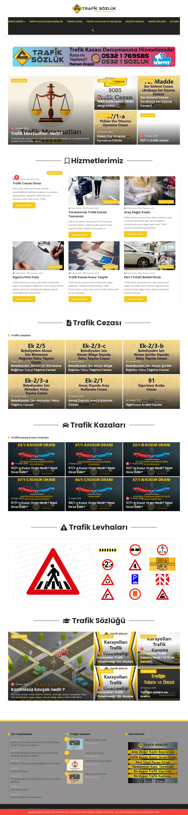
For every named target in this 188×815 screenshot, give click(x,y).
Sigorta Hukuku (135, 21)
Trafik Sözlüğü (157, 21)
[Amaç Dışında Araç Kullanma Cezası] (94, 392)
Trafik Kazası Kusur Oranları (46, 21)
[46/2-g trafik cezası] (75, 778)
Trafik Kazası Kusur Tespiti (88, 277)
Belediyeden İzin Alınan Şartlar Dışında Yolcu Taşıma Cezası (149, 368)
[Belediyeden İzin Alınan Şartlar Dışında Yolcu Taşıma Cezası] (151, 357)
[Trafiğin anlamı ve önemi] (158, 683)
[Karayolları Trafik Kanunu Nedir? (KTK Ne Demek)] (158, 649)
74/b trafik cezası (94, 753)
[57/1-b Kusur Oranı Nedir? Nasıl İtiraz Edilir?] (151, 494)
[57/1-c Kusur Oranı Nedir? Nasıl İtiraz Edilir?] (36, 494)
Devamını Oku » (24, 205)
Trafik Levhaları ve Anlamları (104, 21)
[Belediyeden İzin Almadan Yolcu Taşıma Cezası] (36, 392)
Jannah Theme (35, 812)
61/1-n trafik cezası (154, 140)
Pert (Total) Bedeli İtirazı (142, 277)
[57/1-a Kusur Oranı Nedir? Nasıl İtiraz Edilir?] (94, 459)
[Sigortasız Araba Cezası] (151, 392)
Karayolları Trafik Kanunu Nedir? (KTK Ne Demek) (157, 657)
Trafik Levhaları (97, 527)
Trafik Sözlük (20, 179)
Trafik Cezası (74, 21)
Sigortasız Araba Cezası (144, 405)
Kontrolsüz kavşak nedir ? (38, 689)
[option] (94, 110)
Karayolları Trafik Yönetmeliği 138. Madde (115, 694)
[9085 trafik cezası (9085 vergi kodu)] (115, 93)
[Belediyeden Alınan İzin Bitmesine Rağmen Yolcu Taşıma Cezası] (36, 357)
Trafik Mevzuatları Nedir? (37, 133)
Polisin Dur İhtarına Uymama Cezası (111, 138)
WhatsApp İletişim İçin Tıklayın (152, 740)
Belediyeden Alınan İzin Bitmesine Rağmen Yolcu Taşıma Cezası (36, 368)
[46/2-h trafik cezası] (75, 744)
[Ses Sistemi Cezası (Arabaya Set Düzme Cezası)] (158, 93)
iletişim (174, 21)
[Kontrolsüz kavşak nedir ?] (51, 666)
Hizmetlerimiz (15, 21)
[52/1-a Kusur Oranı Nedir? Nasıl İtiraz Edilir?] (36, 459)
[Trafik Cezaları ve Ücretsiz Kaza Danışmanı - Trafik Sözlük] (94, 8)
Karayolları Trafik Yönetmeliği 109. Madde (115, 659)
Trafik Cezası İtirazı (27, 183)
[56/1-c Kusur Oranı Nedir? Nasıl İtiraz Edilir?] (94, 494)
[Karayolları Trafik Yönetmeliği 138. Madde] (115, 683)
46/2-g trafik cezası (96, 774)
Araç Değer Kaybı (137, 212)
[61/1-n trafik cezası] (158, 127)
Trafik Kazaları (97, 425)
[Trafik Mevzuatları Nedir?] (51, 110)
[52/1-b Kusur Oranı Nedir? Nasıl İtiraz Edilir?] (151, 459)
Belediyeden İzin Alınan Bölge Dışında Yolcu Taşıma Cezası (90, 368)
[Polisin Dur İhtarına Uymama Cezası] (115, 127)
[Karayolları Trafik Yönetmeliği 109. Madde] (115, 649)
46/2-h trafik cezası (96, 740)
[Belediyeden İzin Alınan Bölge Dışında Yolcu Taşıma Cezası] (94, 357)
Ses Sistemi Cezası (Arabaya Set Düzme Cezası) (156, 101)
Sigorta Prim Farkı (26, 277)
